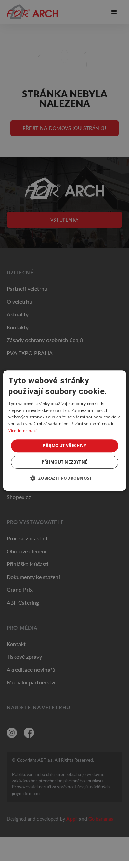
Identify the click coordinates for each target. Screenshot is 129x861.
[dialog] (64, 430)
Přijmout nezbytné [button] (65, 462)
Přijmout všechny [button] (64, 445)
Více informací (22, 430)
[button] (64, 478)
